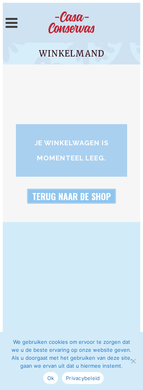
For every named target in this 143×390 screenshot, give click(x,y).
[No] (133, 361)
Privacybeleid (83, 378)
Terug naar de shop (71, 196)
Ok (50, 378)
